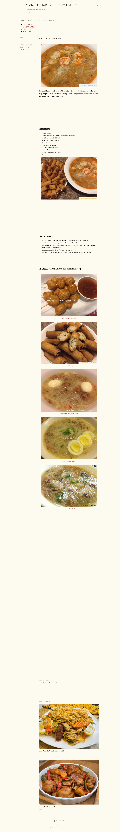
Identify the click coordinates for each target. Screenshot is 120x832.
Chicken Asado (47, 806)
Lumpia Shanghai (68, 366)
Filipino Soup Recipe (26, 45)
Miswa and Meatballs (69, 509)
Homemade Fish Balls (69, 318)
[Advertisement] (69, 112)
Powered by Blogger (61, 820)
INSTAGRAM (28, 27)
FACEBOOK (27, 24)
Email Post (46, 680)
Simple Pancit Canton (51, 750)
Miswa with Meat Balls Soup (69, 413)
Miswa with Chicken (68, 461)
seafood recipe (24, 49)
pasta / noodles (24, 47)
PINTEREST (28, 29)
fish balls (48, 243)
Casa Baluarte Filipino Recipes (52, 5)
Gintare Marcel (64, 824)
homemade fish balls (54, 138)
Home (28, 12)
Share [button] (21, 38)
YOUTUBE (27, 31)
